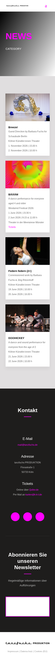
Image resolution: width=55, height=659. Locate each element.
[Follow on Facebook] (15, 516)
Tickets (12, 227)
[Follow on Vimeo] (39, 516)
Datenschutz (26, 651)
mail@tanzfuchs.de (28, 445)
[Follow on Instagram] (27, 516)
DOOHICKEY (16, 338)
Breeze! (13, 127)
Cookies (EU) (40, 651)
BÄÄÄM (13, 194)
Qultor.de (34, 490)
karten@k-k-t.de (34, 494)
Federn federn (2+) (20, 271)
